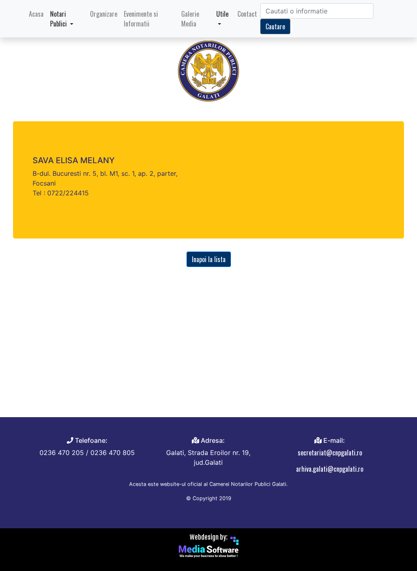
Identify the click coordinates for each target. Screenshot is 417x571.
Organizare (103, 14)
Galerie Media (190, 18)
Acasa (38, 14)
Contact (247, 14)
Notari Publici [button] (59, 18)
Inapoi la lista (209, 259)
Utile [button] (222, 14)
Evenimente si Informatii (141, 18)
